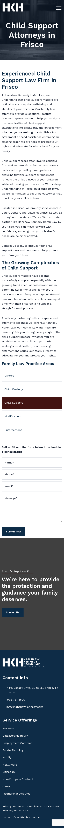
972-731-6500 (16, 699)
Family (7, 757)
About (37, 817)
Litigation (9, 771)
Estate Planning (13, 750)
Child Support (13, 402)
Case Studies (21, 817)
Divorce (9, 375)
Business (8, 728)
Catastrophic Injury (15, 735)
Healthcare (10, 764)
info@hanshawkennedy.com (24, 706)
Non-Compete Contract (18, 779)
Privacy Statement (14, 806)
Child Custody (13, 389)
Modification (12, 416)
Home (6, 817)
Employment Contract (17, 743)
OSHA (6, 786)
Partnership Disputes (16, 793)
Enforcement (13, 430)
